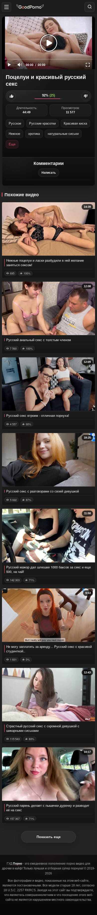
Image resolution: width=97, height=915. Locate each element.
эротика (34, 134)
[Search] (90, 7)
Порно (17, 863)
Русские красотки (42, 123)
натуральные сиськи (63, 134)
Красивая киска (75, 123)
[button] (6, 7)
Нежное (14, 134)
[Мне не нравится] (85, 96)
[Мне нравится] (11, 96)
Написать (49, 172)
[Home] (30, 7)
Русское (15, 123)
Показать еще (49, 837)
